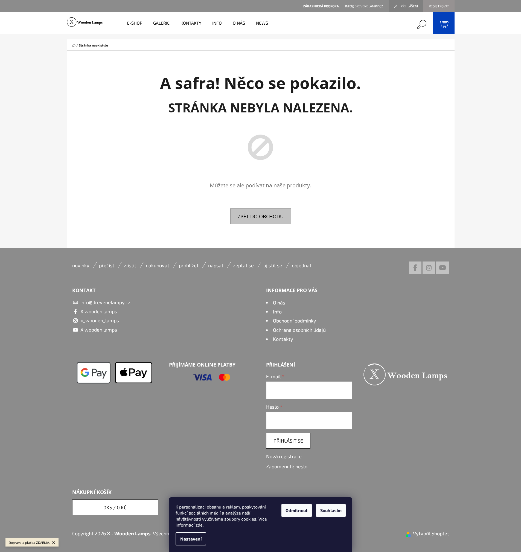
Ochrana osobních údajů (299, 330)
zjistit (130, 265)
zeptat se (243, 265)
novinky (80, 265)
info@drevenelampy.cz (105, 302)
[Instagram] (429, 268)
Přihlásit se (288, 441)
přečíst (106, 265)
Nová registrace (284, 456)
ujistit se (272, 265)
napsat (215, 265)
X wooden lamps (98, 311)
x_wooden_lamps (99, 320)
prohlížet (189, 265)
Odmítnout (297, 510)
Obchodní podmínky (294, 321)
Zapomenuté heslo (286, 466)
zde (199, 524)
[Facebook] (415, 268)
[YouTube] (442, 268)
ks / (115, 507)
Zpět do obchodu (261, 216)
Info (277, 312)
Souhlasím (331, 510)
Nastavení (191, 538)
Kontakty (283, 339)
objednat (302, 265)
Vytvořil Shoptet (431, 533)
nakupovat (157, 265)
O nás (279, 303)
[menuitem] (134, 23)
